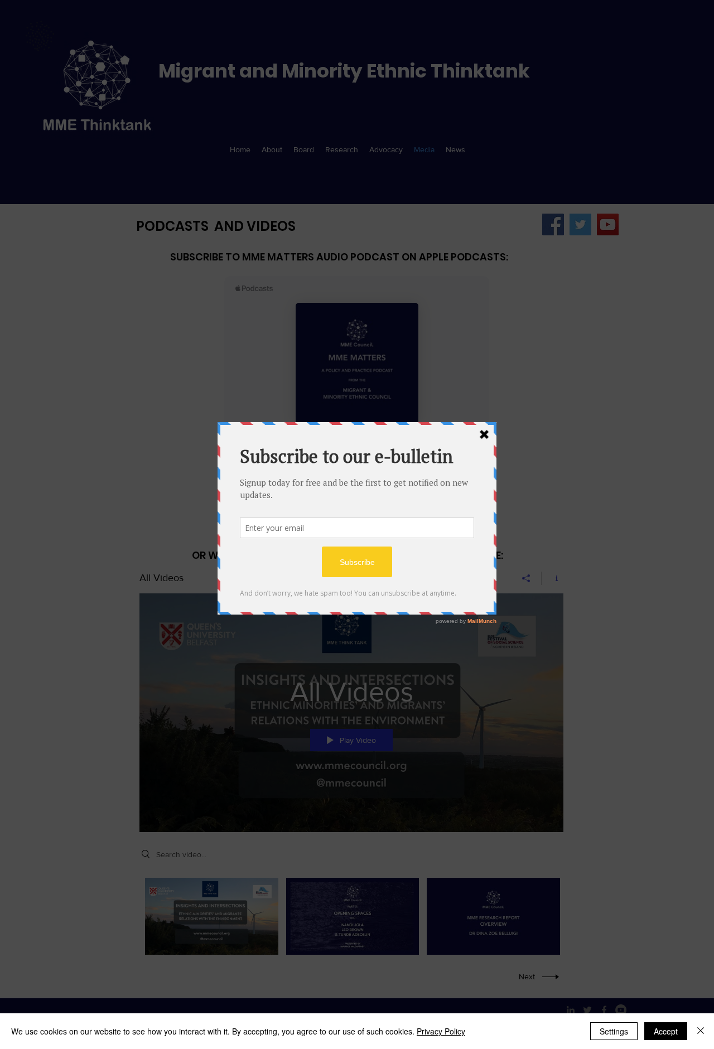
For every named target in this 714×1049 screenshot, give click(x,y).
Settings (614, 1031)
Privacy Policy (441, 1031)
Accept (666, 1031)
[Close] (700, 1031)
